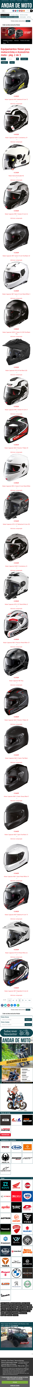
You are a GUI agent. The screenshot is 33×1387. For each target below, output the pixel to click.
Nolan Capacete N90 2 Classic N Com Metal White (16, 486)
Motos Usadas (5, 1303)
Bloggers (3, 1315)
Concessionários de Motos (9, 1307)
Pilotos (9, 1315)
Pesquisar (28, 1019)
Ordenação (23, 59)
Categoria (4, 62)
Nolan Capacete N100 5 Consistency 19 (16, 137)
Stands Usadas (22, 1307)
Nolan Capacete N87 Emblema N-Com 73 (16, 914)
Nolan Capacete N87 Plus (16, 681)
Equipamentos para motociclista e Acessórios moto (16, 1305)
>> (30, 1000)
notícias (29, 17)
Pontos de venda (24, 40)
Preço (11, 62)
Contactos (3, 1360)
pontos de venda (24, 15)
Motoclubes (23, 1313)
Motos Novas (26, 1303)
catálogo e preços (14, 15)
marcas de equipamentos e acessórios (9, 17)
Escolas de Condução (11, 1313)
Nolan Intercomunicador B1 (16, 176)
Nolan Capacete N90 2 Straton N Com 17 (16, 409)
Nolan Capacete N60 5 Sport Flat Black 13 (16, 834)
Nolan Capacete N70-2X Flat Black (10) (16, 370)
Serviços (15, 1315)
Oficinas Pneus (11, 1309)
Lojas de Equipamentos (24, 1309)
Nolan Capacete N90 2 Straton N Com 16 (16, 214)
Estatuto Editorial (19, 1360)
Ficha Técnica (10, 1360)
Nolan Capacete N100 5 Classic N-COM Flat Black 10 (16, 333)
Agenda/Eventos (16, 1303)
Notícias (16, 40)
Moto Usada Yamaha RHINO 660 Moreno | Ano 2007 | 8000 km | (15, 1325)
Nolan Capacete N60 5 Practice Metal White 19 (16, 642)
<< (10, 1000)
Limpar (3, 59)
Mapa (4, 43)
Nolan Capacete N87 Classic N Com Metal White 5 (16, 294)
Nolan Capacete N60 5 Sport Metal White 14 (16, 876)
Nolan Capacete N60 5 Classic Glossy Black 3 (16, 796)
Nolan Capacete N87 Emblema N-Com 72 (16, 99)
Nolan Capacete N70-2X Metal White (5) (16, 953)
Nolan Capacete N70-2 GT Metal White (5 (16, 604)
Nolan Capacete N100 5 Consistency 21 (16, 566)
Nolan (27, 21)
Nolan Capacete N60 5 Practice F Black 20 (16, 448)
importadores (22, 17)
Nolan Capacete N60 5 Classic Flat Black (16, 758)
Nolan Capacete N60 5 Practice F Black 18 (16, 720)
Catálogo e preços (8, 40)
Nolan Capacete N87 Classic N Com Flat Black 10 (16, 256)
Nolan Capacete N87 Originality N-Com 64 (16, 991)
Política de (14, 1385)
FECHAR (15, 1382)
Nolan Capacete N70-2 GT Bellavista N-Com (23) (16, 524)
